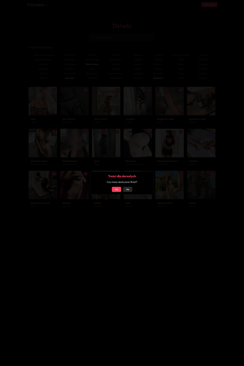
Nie (127, 189)
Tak (116, 189)
